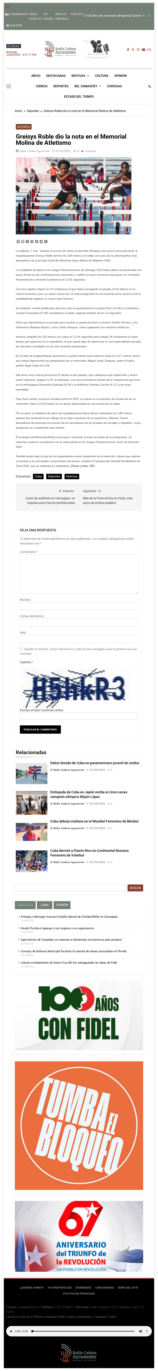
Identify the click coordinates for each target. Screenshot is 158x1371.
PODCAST (77, 14)
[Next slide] (149, 15)
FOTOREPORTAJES (60, 1287)
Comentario (29, 552)
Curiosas (114, 86)
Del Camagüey (85, 86)
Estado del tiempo (79, 96)
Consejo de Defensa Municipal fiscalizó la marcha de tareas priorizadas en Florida (73, 951)
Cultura (101, 76)
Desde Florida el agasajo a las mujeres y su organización (57, 928)
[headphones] (149, 49)
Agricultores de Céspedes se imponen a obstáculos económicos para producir (71, 939)
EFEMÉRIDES (84, 1287)
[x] (133, 49)
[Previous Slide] (143, 15)
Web (23, 632)
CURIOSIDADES (104, 1287)
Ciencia (42, 86)
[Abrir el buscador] (7, 6)
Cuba (38, 476)
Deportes (61, 86)
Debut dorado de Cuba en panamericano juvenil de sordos (94, 763)
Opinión (120, 76)
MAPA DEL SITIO (128, 1287)
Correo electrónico (32, 616)
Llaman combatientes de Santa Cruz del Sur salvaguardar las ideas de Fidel (69, 962)
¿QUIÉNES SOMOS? (32, 1287)
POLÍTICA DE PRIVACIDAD (79, 1293)
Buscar (135, 888)
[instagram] (138, 49)
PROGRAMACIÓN (16, 14)
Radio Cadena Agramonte (35, 151)
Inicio (35, 76)
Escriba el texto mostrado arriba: (42, 710)
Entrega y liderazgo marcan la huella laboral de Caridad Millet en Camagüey (69, 916)
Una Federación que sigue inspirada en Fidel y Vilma (111, 15)
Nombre (25, 600)
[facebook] (128, 49)
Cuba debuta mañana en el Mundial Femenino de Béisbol (94, 821)
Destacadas (56, 76)
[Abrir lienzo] (8, 86)
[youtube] (143, 49)
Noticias (78, 76)
